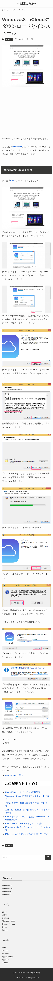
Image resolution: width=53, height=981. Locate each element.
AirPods (5, 954)
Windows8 (17, 146)
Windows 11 (7, 885)
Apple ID (5, 960)
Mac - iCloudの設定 (14, 775)
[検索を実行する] (48, 857)
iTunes (5, 963)
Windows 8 (6, 891)
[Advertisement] (26, 114)
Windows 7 (6, 894)
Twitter (5, 930)
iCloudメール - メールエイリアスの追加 (23, 823)
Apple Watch (7, 957)
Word (4, 915)
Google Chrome (8, 924)
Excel (4, 912)
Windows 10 (7, 888)
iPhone (5, 951)
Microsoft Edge (8, 921)
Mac (4, 947)
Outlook (5, 918)
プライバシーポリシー (21, 973)
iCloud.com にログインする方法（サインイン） (27, 834)
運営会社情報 (35, 973)
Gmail (4, 927)
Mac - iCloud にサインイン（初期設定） (23, 792)
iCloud (9, 39)
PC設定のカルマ (26, 3)
